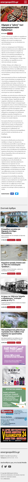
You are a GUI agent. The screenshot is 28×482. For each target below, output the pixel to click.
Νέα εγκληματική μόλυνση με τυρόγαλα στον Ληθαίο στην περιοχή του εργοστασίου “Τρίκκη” (13, 333)
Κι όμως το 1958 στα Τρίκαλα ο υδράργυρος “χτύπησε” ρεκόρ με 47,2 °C (13, 298)
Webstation (7, 478)
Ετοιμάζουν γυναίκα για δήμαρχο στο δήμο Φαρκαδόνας (10, 231)
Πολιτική (10, 33)
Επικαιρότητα (11, 240)
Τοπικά (18, 240)
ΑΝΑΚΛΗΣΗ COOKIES (11, 476)
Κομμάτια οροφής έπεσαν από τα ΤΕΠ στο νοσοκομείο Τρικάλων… (13, 265)
